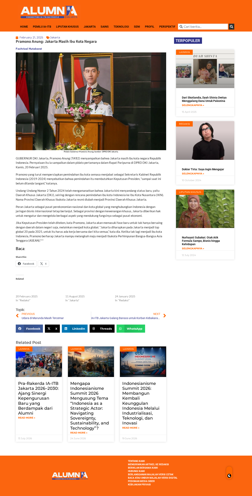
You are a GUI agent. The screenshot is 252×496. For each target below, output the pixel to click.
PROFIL (149, 26)
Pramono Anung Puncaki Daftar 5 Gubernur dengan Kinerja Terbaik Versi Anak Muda (86, 288)
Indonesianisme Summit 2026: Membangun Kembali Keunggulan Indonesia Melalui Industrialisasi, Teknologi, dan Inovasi (140, 403)
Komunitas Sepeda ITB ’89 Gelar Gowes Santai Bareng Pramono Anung (134, 288)
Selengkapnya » (193, 105)
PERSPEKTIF (167, 26)
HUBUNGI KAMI (136, 471)
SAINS (105, 26)
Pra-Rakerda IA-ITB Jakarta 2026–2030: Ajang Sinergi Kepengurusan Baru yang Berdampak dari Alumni (38, 398)
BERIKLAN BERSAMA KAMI (143, 467)
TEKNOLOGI (121, 26)
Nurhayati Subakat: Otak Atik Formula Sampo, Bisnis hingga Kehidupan (201, 241)
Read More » (26, 417)
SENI (137, 26)
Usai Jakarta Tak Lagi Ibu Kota (52, 248)
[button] (29, 329)
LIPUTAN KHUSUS (67, 26)
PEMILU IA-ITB (42, 26)
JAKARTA (90, 26)
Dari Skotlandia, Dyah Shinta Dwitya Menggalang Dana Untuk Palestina (204, 99)
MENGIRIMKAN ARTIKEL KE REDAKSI (148, 464)
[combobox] (203, 27)
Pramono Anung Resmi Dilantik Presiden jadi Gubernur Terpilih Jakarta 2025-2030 (35, 288)
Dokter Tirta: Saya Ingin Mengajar (203, 169)
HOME (24, 26)
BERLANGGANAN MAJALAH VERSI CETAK (150, 474)
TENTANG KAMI (136, 461)
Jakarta (55, 37)
